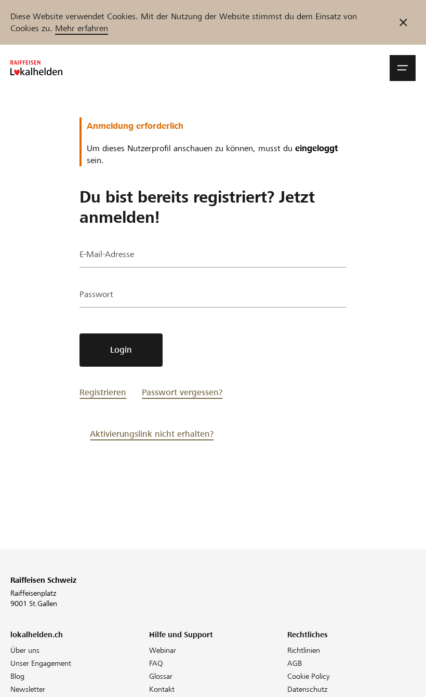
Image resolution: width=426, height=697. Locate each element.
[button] (403, 68)
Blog (17, 676)
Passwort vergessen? (182, 392)
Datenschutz (307, 689)
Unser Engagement (40, 663)
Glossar (160, 676)
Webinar (162, 650)
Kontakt (162, 689)
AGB (294, 663)
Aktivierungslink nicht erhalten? (152, 434)
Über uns (24, 650)
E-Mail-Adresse (106, 254)
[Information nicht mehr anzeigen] (403, 22)
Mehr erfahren (81, 28)
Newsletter (27, 689)
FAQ (156, 663)
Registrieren (102, 392)
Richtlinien (303, 650)
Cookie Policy (308, 676)
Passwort (96, 294)
